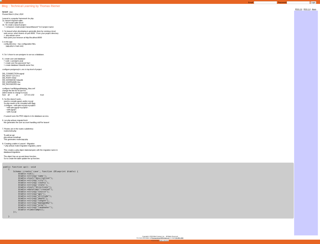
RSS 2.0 (298, 9)
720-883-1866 (179, 238)
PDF (11, 12)
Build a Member (164, 240)
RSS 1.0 (307, 9)
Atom (314, 9)
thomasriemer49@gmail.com (160, 238)
